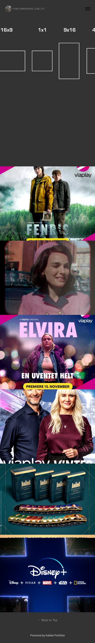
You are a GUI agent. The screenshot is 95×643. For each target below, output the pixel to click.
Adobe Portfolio (55, 635)
